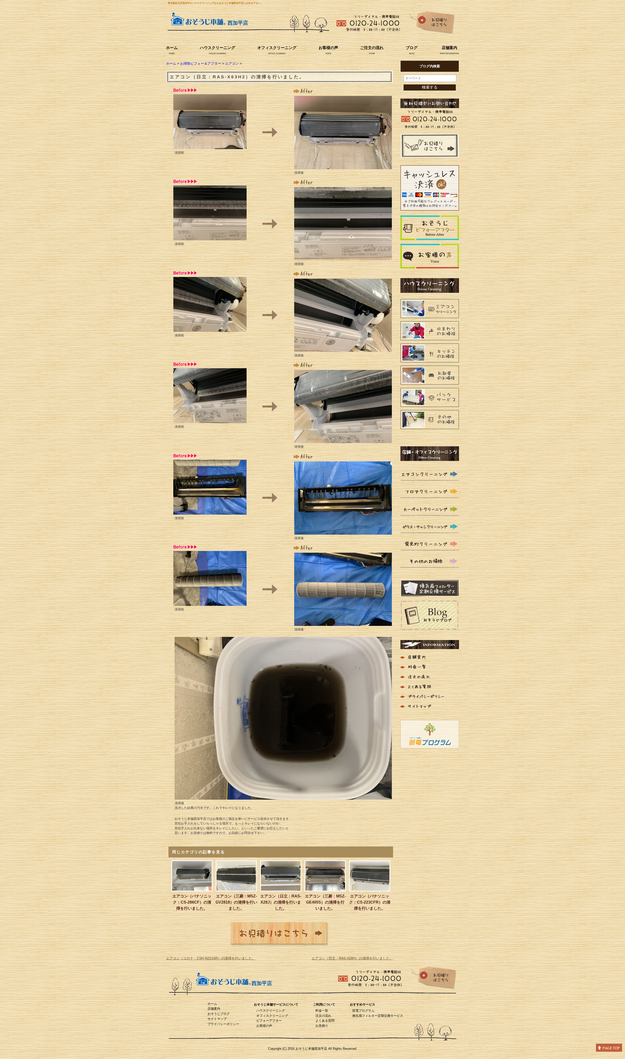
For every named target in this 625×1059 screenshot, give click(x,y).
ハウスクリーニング (217, 48)
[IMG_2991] (283, 796)
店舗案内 (449, 48)
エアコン (232, 63)
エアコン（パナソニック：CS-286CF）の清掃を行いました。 (191, 902)
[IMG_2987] (343, 349)
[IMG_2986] (343, 257)
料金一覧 (321, 1010)
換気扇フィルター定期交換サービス (377, 1016)
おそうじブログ (219, 1014)
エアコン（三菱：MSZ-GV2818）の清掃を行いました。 (236, 902)
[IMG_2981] (210, 420)
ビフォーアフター (269, 1020)
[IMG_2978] (210, 146)
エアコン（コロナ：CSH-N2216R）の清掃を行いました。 (210, 958)
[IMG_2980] (210, 329)
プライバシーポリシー (223, 1024)
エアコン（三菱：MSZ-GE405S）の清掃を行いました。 (325, 902)
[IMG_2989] (343, 531)
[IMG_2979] (210, 237)
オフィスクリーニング (276, 48)
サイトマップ (217, 1019)
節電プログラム (363, 1010)
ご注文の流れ (372, 48)
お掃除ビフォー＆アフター (200, 63)
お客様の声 (328, 48)
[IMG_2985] (343, 166)
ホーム (172, 48)
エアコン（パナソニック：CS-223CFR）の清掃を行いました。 (369, 902)
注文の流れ (323, 1016)
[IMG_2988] (343, 440)
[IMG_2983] (210, 603)
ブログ (411, 48)
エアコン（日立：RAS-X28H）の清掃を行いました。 (352, 958)
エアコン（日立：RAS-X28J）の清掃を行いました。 (280, 902)
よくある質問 (324, 1020)
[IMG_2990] (343, 623)
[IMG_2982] (210, 511)
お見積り (321, 1026)
